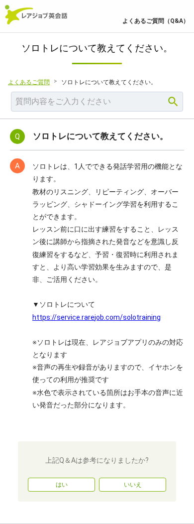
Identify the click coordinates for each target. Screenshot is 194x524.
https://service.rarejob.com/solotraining (96, 317)
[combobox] (97, 102)
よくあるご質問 (29, 82)
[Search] (173, 101)
